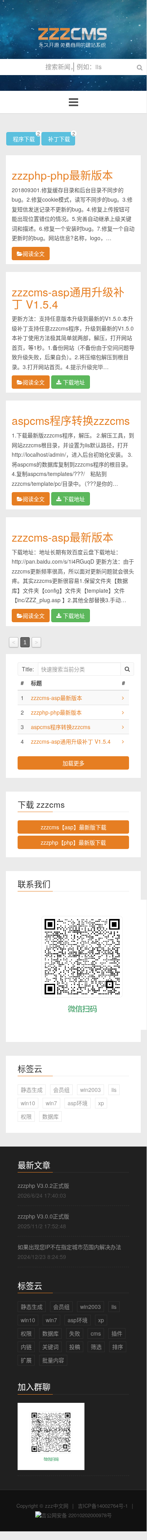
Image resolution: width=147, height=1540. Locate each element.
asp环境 (78, 1103)
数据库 (50, 1116)
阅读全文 (34, 253)
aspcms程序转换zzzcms (71, 420)
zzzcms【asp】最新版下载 (73, 827)
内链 (26, 1347)
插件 (116, 1333)
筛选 (96, 1347)
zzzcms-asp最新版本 (62, 537)
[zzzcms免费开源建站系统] (73, 34)
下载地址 (73, 382)
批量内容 (53, 1360)
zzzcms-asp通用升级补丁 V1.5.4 (68, 298)
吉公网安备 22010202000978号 (76, 1515)
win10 (28, 1103)
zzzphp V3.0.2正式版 (43, 1185)
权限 (26, 1116)
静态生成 (32, 1089)
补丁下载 (61, 137)
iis (114, 1089)
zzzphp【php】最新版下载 (73, 842)
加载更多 (73, 763)
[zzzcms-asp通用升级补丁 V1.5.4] (123, 741)
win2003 (90, 1089)
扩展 (26, 1360)
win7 (51, 1103)
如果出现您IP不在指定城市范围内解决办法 (69, 1247)
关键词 (50, 1347)
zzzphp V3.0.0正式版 (43, 1216)
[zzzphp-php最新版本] (123, 712)
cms (96, 1333)
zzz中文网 (56, 1505)
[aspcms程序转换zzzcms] (123, 727)
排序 (117, 1347)
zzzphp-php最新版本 (62, 175)
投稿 (74, 1347)
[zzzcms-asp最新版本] (123, 698)
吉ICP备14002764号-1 (103, 1505)
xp (101, 1103)
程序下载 (25, 137)
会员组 (61, 1089)
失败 (74, 1333)
